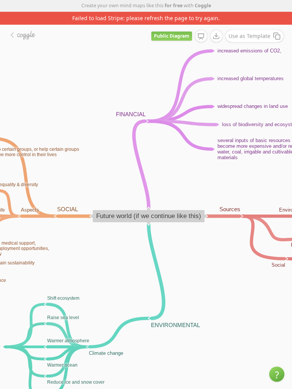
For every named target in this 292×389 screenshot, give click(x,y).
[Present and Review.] (201, 36)
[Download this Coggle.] (216, 36)
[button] (276, 374)
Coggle (203, 5)
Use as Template (249, 36)
